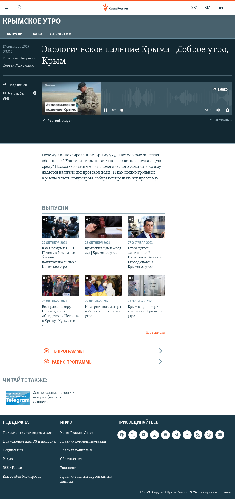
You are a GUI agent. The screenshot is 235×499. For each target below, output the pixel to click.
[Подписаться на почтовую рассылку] (219, 434)
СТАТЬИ (36, 34)
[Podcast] (208, 434)
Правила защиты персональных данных (86, 479)
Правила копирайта (76, 450)
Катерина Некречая (19, 58)
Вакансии (68, 468)
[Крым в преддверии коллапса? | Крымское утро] (146, 285)
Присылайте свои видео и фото (28, 433)
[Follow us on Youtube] (143, 434)
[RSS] (198, 434)
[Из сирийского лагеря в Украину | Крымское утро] (103, 285)
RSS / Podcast (13, 468)
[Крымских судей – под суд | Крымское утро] (103, 227)
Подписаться (13, 450)
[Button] (15, 86)
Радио (8, 459)
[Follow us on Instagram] (154, 434)
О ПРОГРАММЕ (61, 34)
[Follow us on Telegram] (176, 434)
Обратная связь (72, 459)
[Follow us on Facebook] (122, 434)
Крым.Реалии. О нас (76, 433)
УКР (194, 8)
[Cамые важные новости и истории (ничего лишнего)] (18, 398)
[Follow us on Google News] (165, 434)
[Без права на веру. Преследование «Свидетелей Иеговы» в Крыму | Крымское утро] (60, 285)
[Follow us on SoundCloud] (187, 434)
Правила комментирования (83, 441)
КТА (207, 8)
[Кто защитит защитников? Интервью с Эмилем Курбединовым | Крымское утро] (146, 227)
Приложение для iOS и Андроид (29, 441)
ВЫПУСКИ (14, 34)
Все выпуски (155, 332)
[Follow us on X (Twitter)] (132, 434)
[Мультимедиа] (221, 8)
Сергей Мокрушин (18, 65)
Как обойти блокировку (22, 476)
